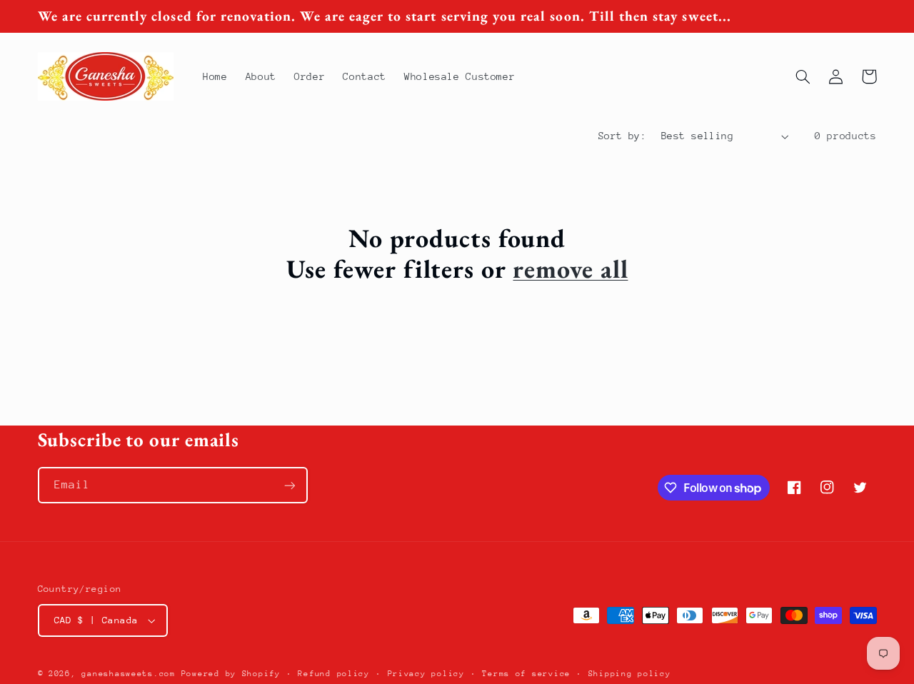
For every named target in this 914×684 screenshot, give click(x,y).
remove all (570, 269)
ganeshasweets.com (128, 673)
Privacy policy (426, 673)
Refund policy (334, 673)
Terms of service (526, 673)
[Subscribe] (289, 485)
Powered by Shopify (231, 673)
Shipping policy (629, 673)
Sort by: (622, 135)
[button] (803, 76)
